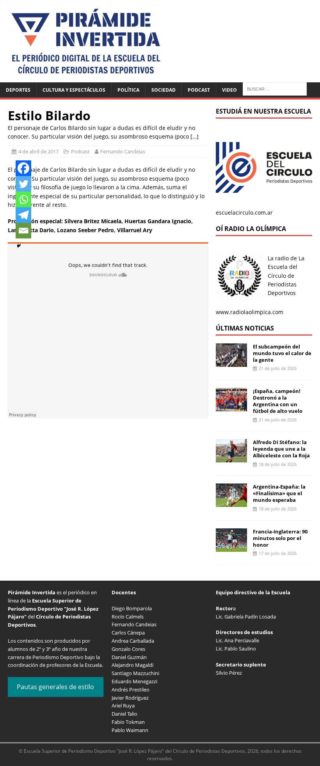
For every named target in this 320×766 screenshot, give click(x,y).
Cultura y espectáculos (74, 90)
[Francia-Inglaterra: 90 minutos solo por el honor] (231, 547)
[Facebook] (23, 168)
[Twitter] (23, 184)
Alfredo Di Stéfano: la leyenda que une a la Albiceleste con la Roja (281, 449)
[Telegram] (23, 215)
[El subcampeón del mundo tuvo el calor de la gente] (231, 362)
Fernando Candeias (122, 151)
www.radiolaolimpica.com (249, 312)
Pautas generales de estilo (55, 686)
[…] (194, 136)
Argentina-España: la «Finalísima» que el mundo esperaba (279, 493)
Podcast (199, 90)
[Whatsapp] (23, 199)
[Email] (23, 230)
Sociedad (163, 90)
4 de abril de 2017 (38, 151)
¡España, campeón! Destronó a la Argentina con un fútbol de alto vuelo (277, 400)
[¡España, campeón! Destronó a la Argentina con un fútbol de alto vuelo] (231, 407)
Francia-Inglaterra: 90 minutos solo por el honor (280, 538)
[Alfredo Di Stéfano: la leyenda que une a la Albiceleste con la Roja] (231, 458)
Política (128, 90)
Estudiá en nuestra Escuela (263, 111)
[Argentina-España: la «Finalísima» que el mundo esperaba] (231, 502)
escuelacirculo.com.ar (244, 212)
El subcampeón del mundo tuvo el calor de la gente (282, 353)
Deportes (18, 90)
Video (229, 90)
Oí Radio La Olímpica (251, 228)
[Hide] (19, 246)
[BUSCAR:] (275, 88)
